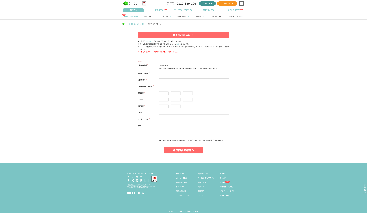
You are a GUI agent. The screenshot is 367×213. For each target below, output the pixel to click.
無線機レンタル (203, 173)
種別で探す (147, 17)
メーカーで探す (165, 17)
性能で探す (199, 17)
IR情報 (222, 182)
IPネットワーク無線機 (131, 17)
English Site (224, 195)
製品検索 (208, 3)
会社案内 (223, 178)
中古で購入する (203, 182)
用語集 (222, 173)
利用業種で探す (216, 17)
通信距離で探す (182, 17)
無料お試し (202, 186)
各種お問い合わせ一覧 (136, 24)
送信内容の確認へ (183, 150)
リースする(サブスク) (206, 178)
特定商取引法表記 (226, 186)
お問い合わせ (228, 3)
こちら (178, 44)
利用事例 (201, 191)
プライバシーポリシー (228, 191)
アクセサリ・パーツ (235, 17)
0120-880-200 (186, 3)
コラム (200, 195)
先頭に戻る (365, 189)
